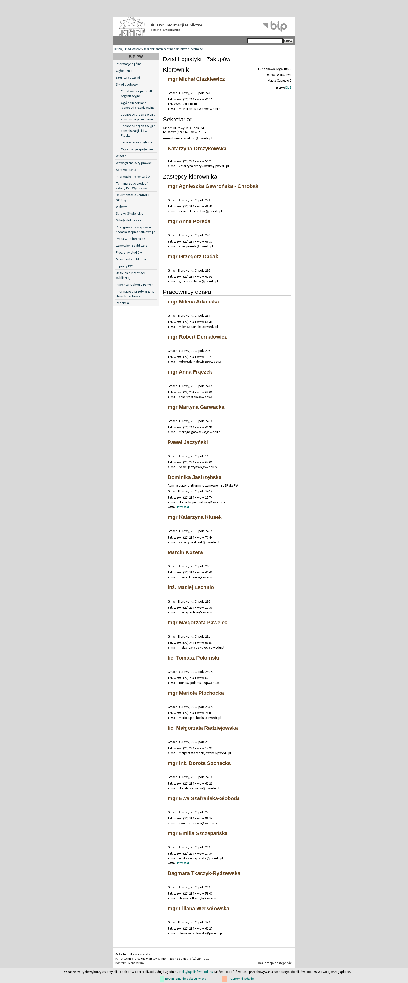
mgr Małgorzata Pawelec (197, 622)
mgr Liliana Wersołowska (198, 908)
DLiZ (288, 87)
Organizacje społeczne (137, 149)
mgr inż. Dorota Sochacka (199, 763)
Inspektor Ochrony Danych (134, 284)
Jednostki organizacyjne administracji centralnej (173, 49)
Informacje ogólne (129, 64)
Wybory (121, 206)
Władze (121, 156)
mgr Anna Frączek (190, 372)
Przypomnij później (241, 978)
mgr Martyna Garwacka (196, 407)
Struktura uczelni (128, 77)
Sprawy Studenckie (129, 213)
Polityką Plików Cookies (196, 972)
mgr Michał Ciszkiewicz (196, 79)
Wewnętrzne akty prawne (134, 163)
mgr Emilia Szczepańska (198, 833)
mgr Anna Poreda (189, 221)
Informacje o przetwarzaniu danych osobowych (135, 294)
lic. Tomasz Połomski (193, 658)
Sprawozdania (126, 170)
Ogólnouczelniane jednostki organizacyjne (138, 105)
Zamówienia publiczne (131, 245)
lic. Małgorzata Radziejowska (203, 728)
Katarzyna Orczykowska (197, 148)
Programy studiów (129, 252)
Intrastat (183, 507)
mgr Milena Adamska (193, 302)
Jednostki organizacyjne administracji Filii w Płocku (138, 131)
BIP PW (118, 49)
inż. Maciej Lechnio (191, 587)
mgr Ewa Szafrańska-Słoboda (204, 798)
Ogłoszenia (124, 71)
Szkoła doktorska (128, 220)
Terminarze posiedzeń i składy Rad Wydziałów (133, 186)
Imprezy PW (124, 266)
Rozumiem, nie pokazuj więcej (186, 978)
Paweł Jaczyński (188, 442)
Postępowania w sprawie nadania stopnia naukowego (135, 229)
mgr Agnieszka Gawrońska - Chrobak (213, 186)
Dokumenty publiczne (131, 259)
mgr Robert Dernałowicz (197, 337)
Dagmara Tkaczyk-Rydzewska (204, 873)
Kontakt (120, 963)
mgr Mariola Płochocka (196, 693)
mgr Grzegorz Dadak (193, 256)
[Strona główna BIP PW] (204, 26)
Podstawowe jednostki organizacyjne (137, 94)
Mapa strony (136, 963)
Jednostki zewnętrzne (137, 142)
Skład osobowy (133, 49)
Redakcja (122, 303)
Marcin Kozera (185, 552)
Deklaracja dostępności (275, 963)
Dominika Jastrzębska (194, 477)
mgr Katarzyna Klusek (195, 517)
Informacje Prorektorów (133, 176)
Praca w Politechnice (130, 239)
